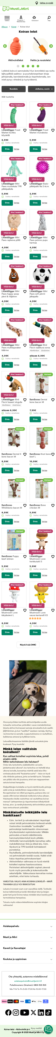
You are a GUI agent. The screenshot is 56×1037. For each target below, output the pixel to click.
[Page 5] (38, 66)
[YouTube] (24, 1012)
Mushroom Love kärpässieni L (10, 613)
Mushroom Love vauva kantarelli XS (39, 613)
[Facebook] (8, 1012)
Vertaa (16, 149)
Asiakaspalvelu (11, 926)
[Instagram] (15, 1012)
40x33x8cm (6, 405)
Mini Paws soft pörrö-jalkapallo (38, 294)
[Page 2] (23, 66)
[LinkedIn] (40, 1012)
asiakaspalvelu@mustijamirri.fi (28, 981)
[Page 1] (18, 66)
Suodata (14, 89)
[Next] (51, 46)
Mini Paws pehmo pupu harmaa (39, 240)
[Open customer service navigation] (49, 1030)
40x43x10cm (34, 351)
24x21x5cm (17, 405)
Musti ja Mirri (10, 937)
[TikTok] (47, 1012)
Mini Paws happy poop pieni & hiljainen (10, 294)
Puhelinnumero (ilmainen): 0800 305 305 (28, 985)
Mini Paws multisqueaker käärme (11, 348)
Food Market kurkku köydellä (11, 133)
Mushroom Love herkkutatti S (38, 559)
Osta (7, 149)
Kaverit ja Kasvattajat (14, 948)
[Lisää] (24, 130)
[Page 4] (33, 66)
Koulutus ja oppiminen (14, 959)
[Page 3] (28, 66)
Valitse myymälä (46, 3)
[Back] (5, 46)
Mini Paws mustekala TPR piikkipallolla (12, 186)
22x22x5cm (45, 351)
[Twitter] (33, 1012)
